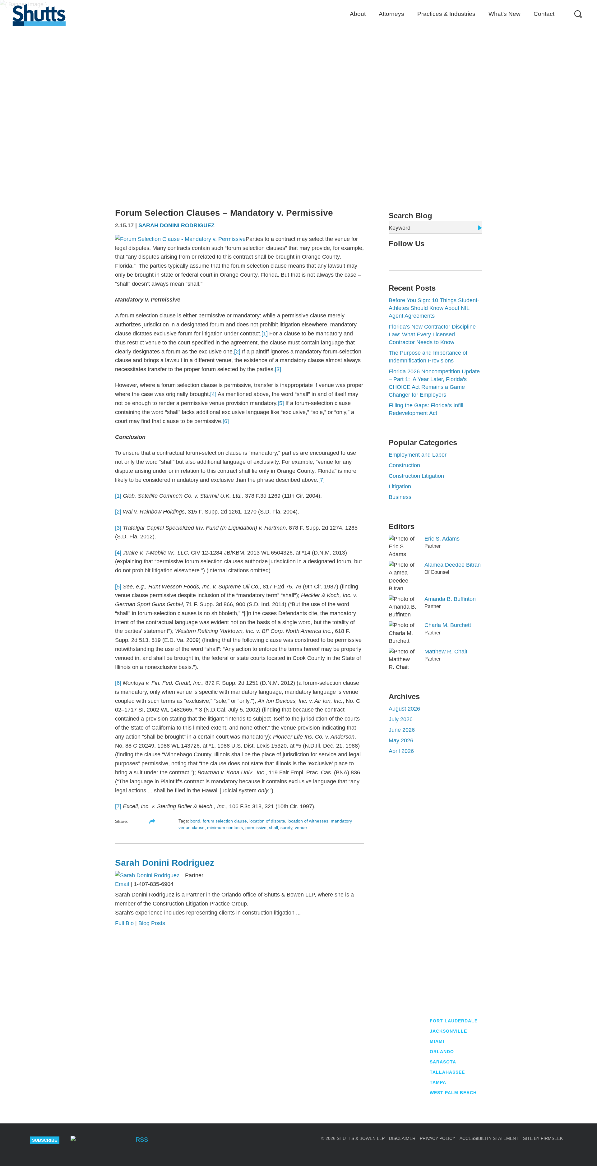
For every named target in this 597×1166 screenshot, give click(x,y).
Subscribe (44, 1140)
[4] (213, 394)
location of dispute (267, 820)
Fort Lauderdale (454, 1020)
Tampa (438, 1082)
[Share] (152, 821)
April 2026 (401, 751)
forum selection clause (225, 820)
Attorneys (391, 14)
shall (273, 827)
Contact (544, 14)
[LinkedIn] (411, 256)
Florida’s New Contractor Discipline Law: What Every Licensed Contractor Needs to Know (432, 334)
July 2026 (401, 719)
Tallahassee (447, 1072)
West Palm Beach (453, 1092)
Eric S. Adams (442, 539)
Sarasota (443, 1061)
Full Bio (124, 923)
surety (286, 827)
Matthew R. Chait (445, 651)
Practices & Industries (446, 14)
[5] (281, 403)
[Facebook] (121, 1140)
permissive (255, 827)
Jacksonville (448, 1031)
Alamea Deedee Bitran (452, 565)
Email (122, 884)
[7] (321, 480)
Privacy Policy (437, 1138)
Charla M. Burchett (447, 625)
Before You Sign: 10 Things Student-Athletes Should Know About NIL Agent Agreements (434, 308)
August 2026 (404, 709)
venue (301, 827)
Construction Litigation (416, 476)
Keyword (399, 228)
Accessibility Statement (489, 1138)
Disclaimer (402, 1138)
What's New (504, 14)
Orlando (442, 1051)
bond (195, 820)
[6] (226, 421)
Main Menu (293, 3)
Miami (437, 1041)
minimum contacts (225, 827)
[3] (278, 369)
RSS (142, 1140)
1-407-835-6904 (154, 884)
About (358, 14)
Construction (404, 465)
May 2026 (401, 740)
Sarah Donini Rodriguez (176, 225)
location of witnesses (308, 820)
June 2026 (402, 730)
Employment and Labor (418, 455)
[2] (237, 351)
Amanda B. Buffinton (450, 599)
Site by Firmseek (543, 1138)
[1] (264, 333)
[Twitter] (401, 256)
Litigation (400, 486)
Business (400, 497)
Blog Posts (151, 923)
